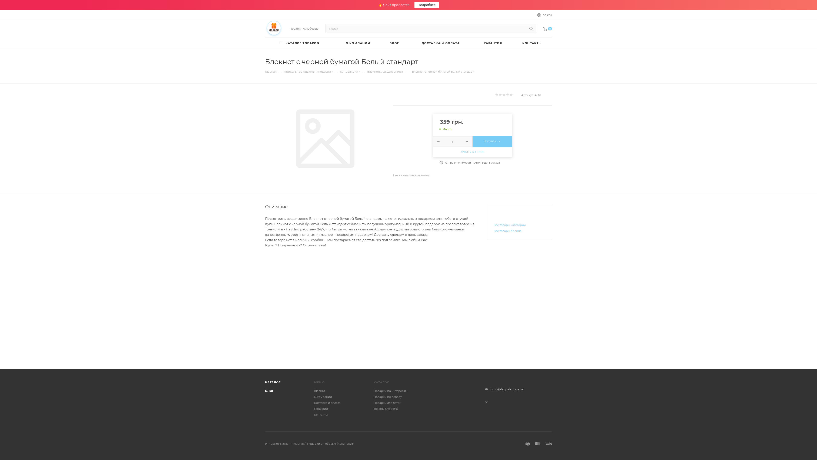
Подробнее (427, 5)
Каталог (273, 382)
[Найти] (531, 28)
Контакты (321, 414)
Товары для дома (386, 408)
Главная (320, 390)
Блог (269, 390)
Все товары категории (510, 225)
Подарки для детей (387, 402)
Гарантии (321, 408)
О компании (323, 396)
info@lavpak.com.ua (507, 389)
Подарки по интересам (390, 390)
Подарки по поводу (388, 396)
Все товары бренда (507, 231)
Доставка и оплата (327, 402)
